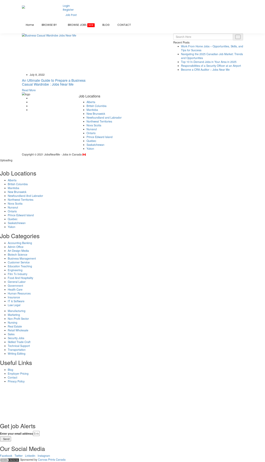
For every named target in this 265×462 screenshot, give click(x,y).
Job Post (71, 15)
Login (66, 6)
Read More (29, 90)
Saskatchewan (95, 145)
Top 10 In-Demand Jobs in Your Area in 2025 (208, 62)
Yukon (90, 148)
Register (68, 10)
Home (30, 25)
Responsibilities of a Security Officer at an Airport (211, 66)
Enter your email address (16, 433)
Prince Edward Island (100, 137)
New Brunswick (96, 114)
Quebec (91, 141)
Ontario (91, 133)
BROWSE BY (50, 25)
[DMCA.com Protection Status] (9, 459)
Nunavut (92, 129)
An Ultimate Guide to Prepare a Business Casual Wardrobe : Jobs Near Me (54, 82)
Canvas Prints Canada (52, 459)
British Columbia (97, 106)
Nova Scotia (94, 125)
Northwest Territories (99, 121)
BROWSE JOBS (81, 25)
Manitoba (92, 110)
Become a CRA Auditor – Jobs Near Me (205, 69)
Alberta (91, 102)
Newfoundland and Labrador (104, 117)
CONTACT (124, 25)
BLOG (106, 25)
